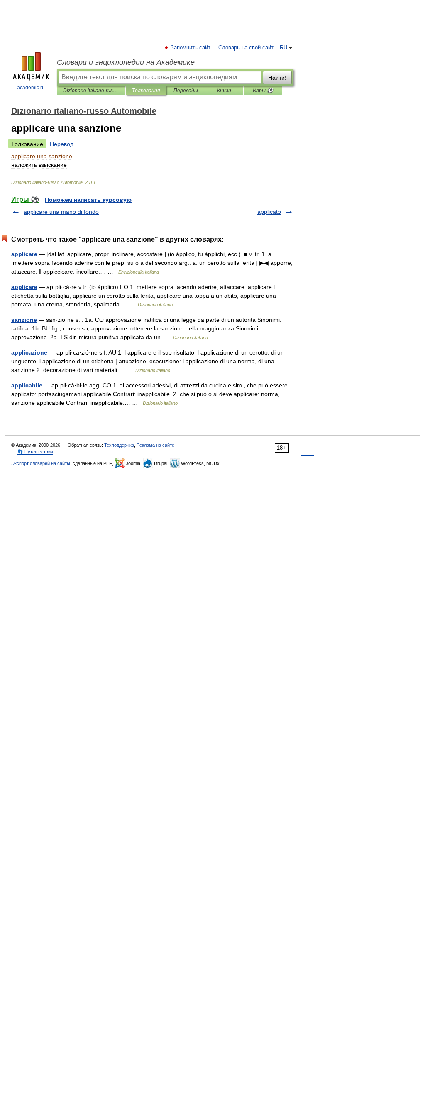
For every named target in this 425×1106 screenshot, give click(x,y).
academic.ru (31, 88)
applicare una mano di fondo (61, 211)
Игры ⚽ (263, 90)
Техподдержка (119, 445)
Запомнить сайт (190, 48)
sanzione (24, 319)
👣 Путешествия (35, 451)
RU (283, 48)
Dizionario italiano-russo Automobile (91, 90)
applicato (269, 211)
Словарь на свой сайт (246, 48)
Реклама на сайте (155, 445)
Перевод (61, 144)
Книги (224, 90)
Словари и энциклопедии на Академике (126, 62)
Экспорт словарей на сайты (40, 463)
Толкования (146, 90)
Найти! (277, 77)
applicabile (26, 385)
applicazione (29, 352)
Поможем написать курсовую (88, 199)
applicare (24, 254)
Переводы (185, 90)
